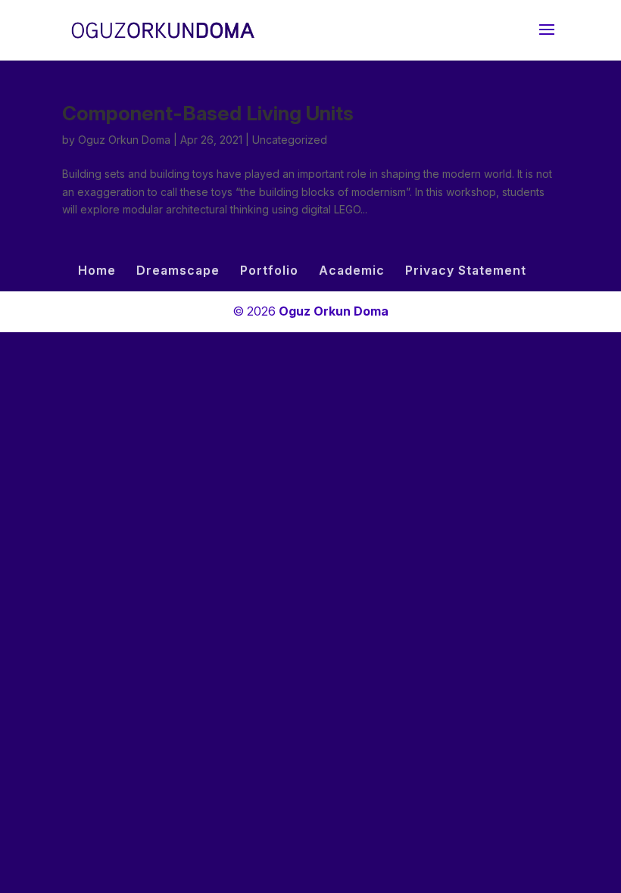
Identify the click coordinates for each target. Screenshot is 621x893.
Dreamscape (178, 270)
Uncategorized (289, 139)
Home (97, 270)
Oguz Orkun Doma (124, 139)
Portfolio (269, 270)
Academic (352, 270)
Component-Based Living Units (208, 113)
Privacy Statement (465, 270)
